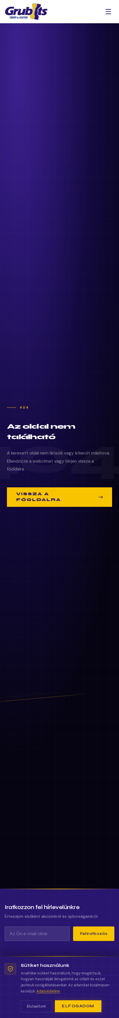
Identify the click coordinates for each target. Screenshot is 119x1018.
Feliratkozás (93, 933)
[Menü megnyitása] (108, 12)
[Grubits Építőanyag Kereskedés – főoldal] (26, 11)
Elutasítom (36, 1006)
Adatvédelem (48, 991)
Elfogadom (78, 1006)
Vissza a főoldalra (38, 497)
